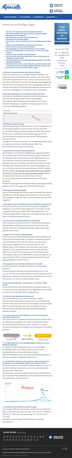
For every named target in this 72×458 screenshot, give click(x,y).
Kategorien (51, 17)
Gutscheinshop (25, 17)
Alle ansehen (22, 432)
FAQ (29, 452)
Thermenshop (39, 17)
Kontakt (5, 452)
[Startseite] (23, 7)
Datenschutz (26, 449)
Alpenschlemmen (10, 17)
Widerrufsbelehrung (17, 449)
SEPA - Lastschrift (35, 452)
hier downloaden (44, 155)
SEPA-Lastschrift (8, 260)
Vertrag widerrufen (46, 452)
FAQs (62, 65)
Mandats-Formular (35, 176)
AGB (10, 449)
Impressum (5, 449)
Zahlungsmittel (24, 452)
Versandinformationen (13, 452)
